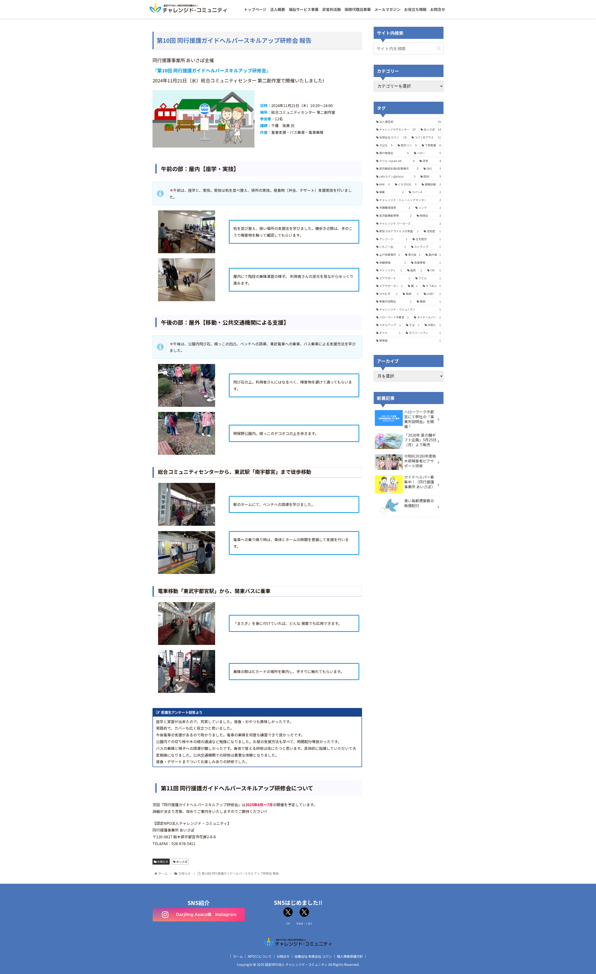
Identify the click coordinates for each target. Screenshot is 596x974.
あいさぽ (181, 861)
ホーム (238, 956)
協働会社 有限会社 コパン (313, 956)
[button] (439, 48)
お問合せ (283, 956)
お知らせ (162, 861)
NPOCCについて (260, 956)
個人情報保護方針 (350, 956)
